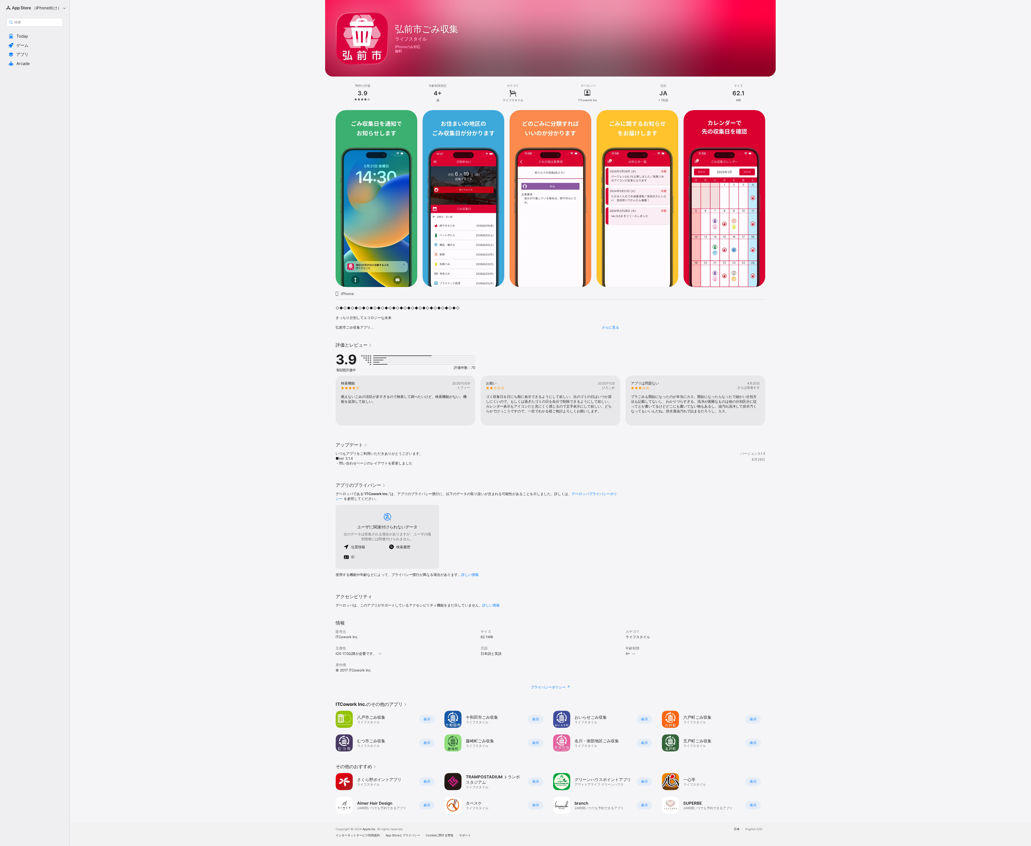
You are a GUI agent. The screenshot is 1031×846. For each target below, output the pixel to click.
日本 (737, 829)
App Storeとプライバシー (403, 835)
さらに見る (610, 327)
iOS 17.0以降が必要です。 (356, 653)
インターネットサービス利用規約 (358, 835)
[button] (35, 36)
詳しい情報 (470, 574)
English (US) (754, 829)
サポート (465, 835)
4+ (628, 653)
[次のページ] (770, 198)
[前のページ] (330, 198)
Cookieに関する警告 (439, 835)
